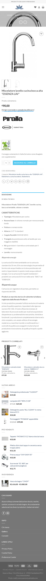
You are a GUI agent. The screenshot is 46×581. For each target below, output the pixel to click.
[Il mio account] (39, 7)
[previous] (5, 54)
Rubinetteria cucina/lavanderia (11, 176)
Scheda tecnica (8, 199)
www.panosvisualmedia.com (28, 578)
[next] (41, 54)
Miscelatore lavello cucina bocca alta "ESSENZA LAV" (26, 174)
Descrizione (7, 195)
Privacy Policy (7, 549)
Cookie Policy (7, 553)
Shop (17, 15)
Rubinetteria (23, 18)
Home (10, 15)
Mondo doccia (29, 15)
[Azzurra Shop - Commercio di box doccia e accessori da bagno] (19, 7)
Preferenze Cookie (9, 557)
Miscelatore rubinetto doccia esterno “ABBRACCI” (34, 368)
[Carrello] (43, 7)
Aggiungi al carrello (25, 163)
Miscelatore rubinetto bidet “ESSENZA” (11, 368)
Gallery (5, 531)
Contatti (5, 536)
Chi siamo (5, 527)
